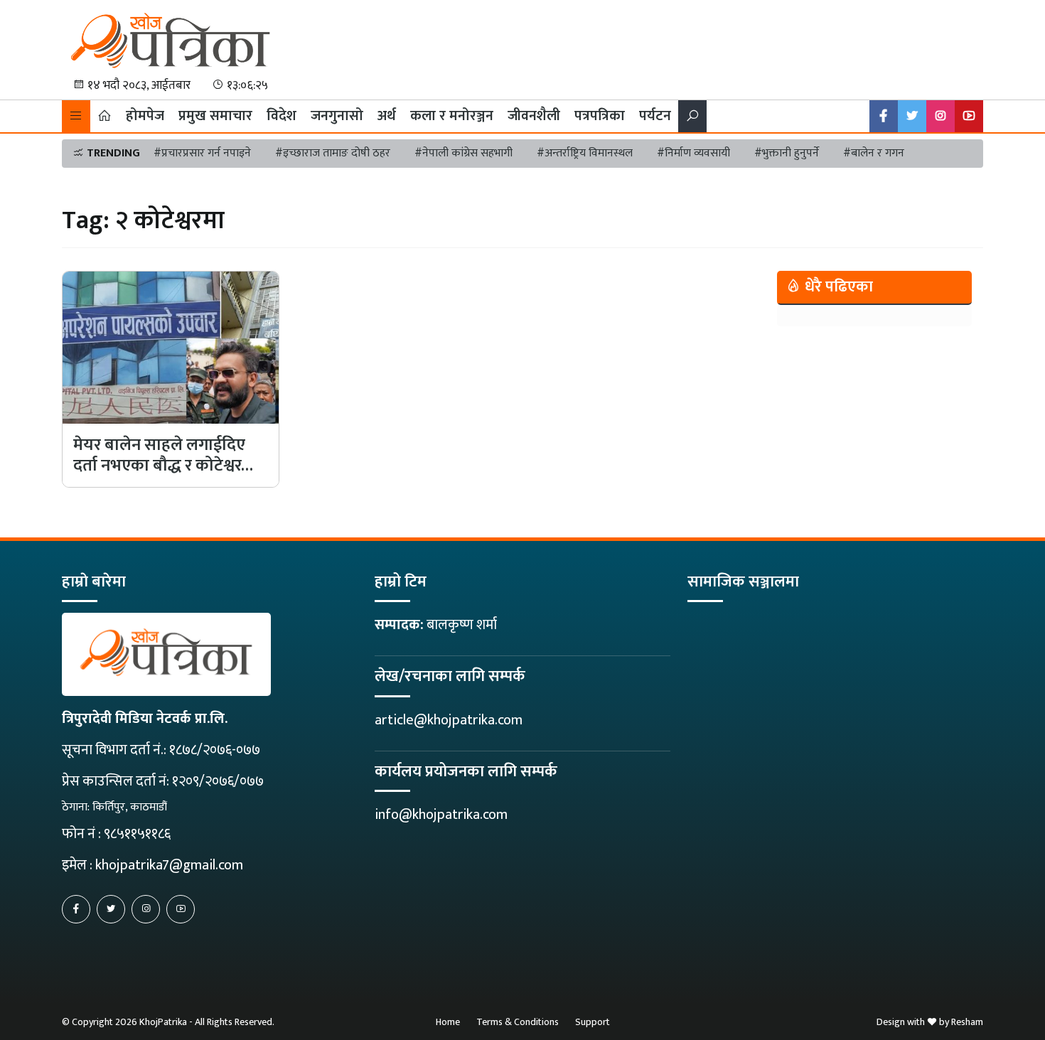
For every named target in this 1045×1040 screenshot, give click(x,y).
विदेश (281, 116)
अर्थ (386, 116)
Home (448, 1022)
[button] (76, 116)
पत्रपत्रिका (599, 116)
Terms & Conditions (517, 1022)
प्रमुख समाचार (215, 116)
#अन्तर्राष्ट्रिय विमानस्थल (585, 153)
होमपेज (145, 116)
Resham (967, 1022)
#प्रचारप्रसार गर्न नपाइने (202, 153)
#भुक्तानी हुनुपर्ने (786, 153)
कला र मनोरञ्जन (451, 116)
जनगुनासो (337, 116)
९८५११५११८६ (137, 834)
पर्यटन (655, 116)
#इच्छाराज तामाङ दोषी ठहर (332, 153)
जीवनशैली (534, 116)
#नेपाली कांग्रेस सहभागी (463, 153)
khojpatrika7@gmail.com (169, 865)
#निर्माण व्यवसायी (693, 153)
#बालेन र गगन (873, 153)
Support (592, 1022)
